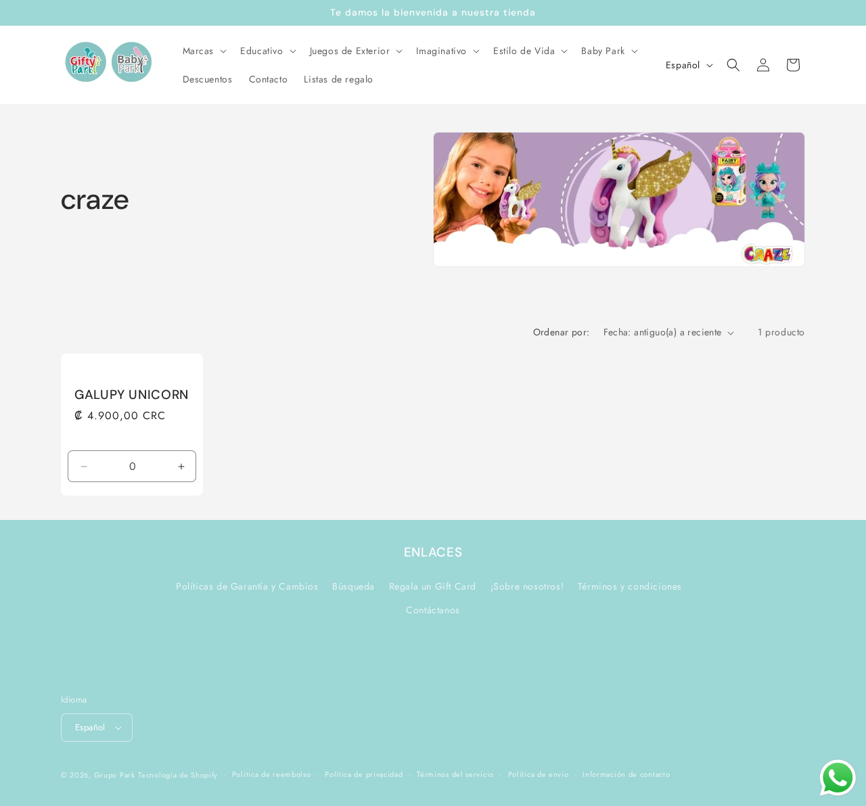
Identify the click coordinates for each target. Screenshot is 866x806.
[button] (204, 51)
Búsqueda (353, 586)
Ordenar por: (561, 332)
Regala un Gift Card (432, 586)
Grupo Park (114, 774)
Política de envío (538, 774)
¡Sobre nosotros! (527, 586)
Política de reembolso (271, 774)
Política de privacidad (364, 774)
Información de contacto (626, 774)
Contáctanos (433, 610)
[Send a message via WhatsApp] (838, 778)
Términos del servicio (455, 774)
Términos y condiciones (630, 586)
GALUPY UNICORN (131, 395)
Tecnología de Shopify (178, 774)
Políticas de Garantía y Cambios (247, 586)
